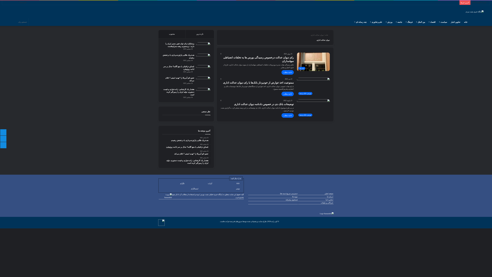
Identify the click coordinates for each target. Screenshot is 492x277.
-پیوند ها (295, 197)
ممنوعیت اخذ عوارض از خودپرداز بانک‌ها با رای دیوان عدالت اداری (258, 82)
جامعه (399, 22)
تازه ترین (199, 34)
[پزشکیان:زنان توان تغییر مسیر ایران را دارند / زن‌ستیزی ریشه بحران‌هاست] (203, 47)
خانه (466, 22)
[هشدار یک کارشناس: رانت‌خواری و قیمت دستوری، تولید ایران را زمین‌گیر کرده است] (203, 93)
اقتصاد (432, 22)
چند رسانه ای (361, 22)
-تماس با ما (330, 200)
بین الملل (421, 22)
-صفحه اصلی (329, 194)
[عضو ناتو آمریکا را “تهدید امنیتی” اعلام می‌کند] (203, 81)
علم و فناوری (377, 22)
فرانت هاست (224, 221)
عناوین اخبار (455, 22)
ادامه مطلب (287, 72)
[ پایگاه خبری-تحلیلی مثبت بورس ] (211, 194)
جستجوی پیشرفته (292, 200)
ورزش (389, 22)
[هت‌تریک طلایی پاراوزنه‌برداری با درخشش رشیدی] (203, 58)
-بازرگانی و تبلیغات (327, 203)
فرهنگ (410, 22)
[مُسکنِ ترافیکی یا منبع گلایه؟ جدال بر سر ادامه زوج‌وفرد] (203, 70)
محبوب (172, 34)
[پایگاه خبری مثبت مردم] (478, 11)
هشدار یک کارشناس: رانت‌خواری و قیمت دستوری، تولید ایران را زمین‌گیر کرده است (178, 92)
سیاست (444, 22)
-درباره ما (330, 197)
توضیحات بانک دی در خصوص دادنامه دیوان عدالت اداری (264, 104)
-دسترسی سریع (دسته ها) (289, 194)
